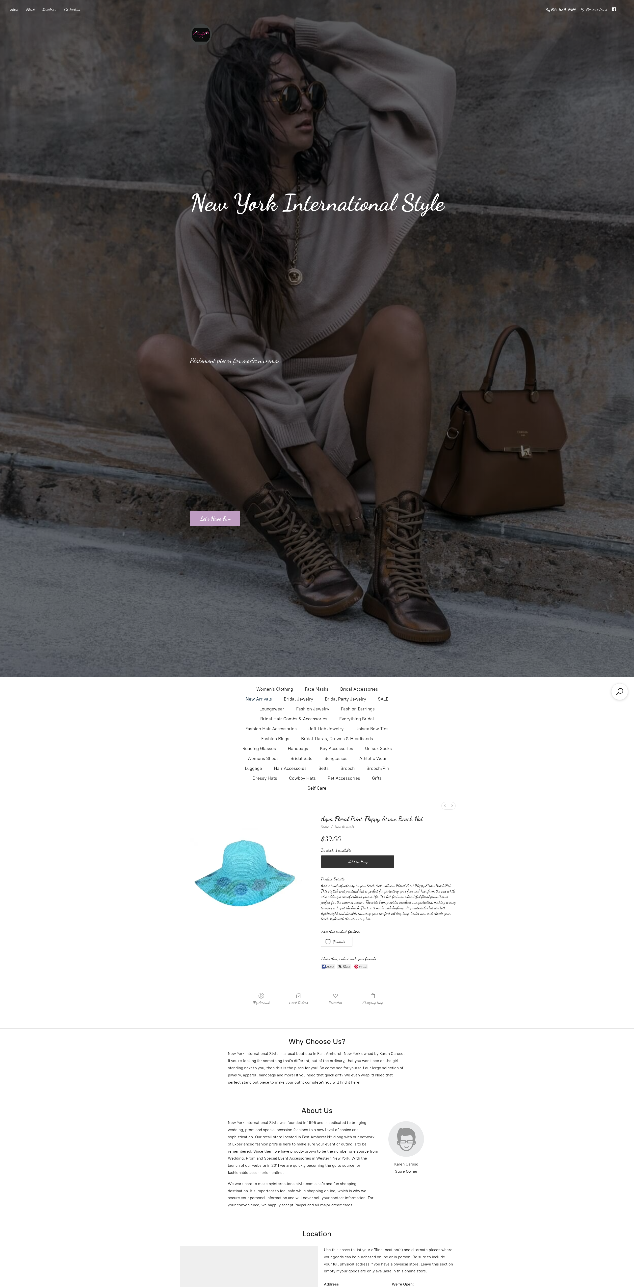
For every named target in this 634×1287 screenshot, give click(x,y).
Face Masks (316, 689)
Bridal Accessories (359, 689)
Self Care (317, 788)
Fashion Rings (275, 738)
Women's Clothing (274, 689)
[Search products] (619, 691)
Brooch (348, 768)
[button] (336, 942)
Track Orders (298, 1002)
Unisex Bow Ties (372, 728)
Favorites (335, 1002)
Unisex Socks (378, 748)
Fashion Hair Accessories (271, 728)
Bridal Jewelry (298, 699)
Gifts (377, 778)
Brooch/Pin (378, 768)
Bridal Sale (302, 758)
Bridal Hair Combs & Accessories (293, 719)
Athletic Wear (373, 758)
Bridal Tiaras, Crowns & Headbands (337, 738)
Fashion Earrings (358, 709)
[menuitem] (445, 805)
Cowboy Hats (302, 778)
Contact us (72, 9)
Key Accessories (336, 748)
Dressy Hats (265, 778)
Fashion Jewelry (312, 709)
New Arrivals (259, 699)
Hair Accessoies (290, 768)
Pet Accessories (344, 778)
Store (14, 9)
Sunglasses (335, 758)
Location (49, 9)
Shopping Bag (373, 1002)
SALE (383, 699)
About (30, 9)
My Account (261, 1002)
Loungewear (272, 709)
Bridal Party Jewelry (345, 699)
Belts (323, 768)
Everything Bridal (356, 719)
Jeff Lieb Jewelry (326, 728)
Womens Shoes (263, 758)
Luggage (253, 768)
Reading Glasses (259, 748)
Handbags (298, 748)
